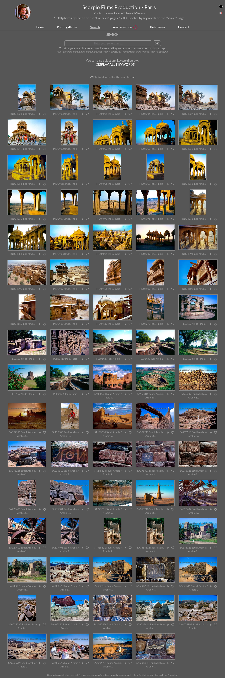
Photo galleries (67, 27)
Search (95, 27)
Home (40, 27)
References (157, 27)
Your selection (124, 27)
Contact (183, 27)
